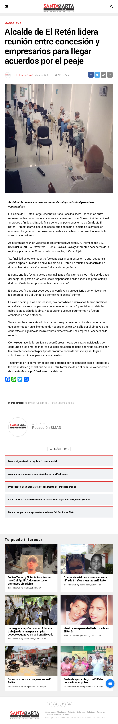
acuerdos (30, 403)
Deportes (101, 712)
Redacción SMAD (24, 75)
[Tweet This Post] (97, 75)
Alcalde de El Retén (46, 403)
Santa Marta (50, 712)
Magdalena (61, 712)
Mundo (66, 715)
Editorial (71, 712)
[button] (110, 683)
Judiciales (91, 712)
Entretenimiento (54, 715)
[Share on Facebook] (91, 75)
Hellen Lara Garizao (71, 636)
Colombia (81, 712)
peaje (71, 403)
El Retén (62, 403)
